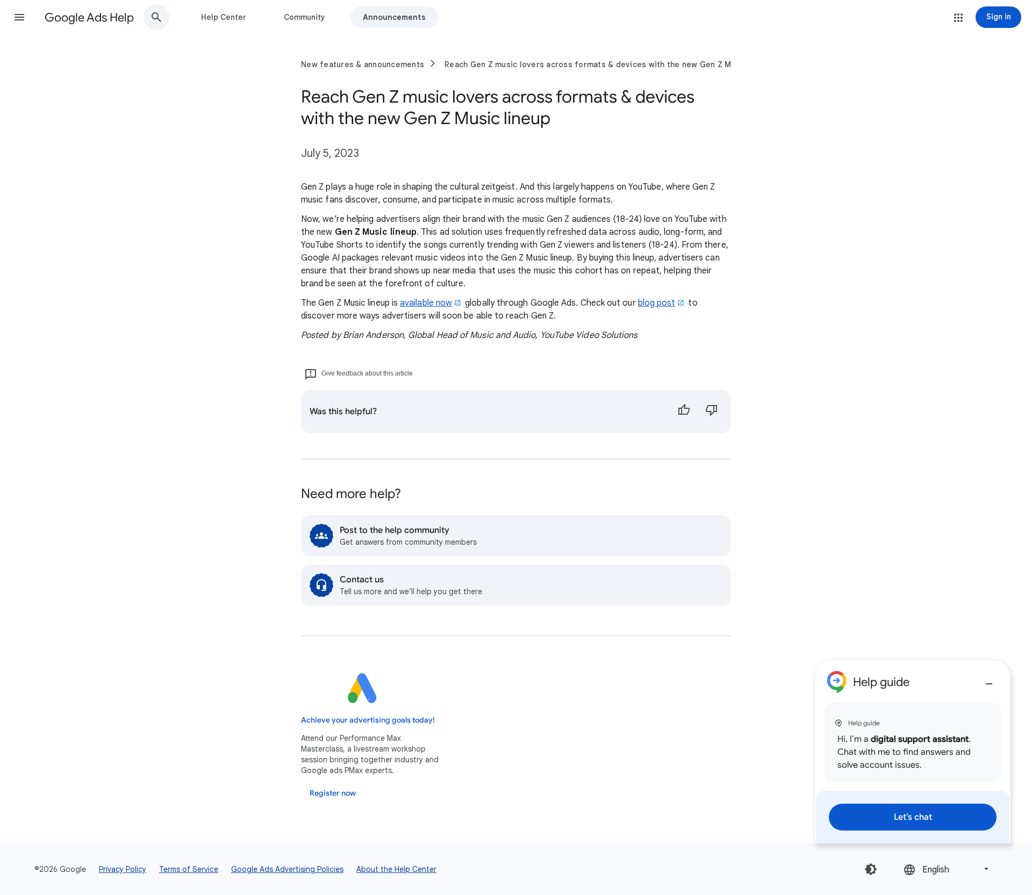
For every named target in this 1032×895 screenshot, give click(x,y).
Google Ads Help (89, 17)
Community (304, 17)
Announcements (394, 17)
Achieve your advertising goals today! (368, 720)
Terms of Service (188, 869)
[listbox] (947, 869)
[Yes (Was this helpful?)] (683, 411)
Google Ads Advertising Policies (287, 869)
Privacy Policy (122, 869)
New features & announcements (362, 64)
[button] (19, 17)
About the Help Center (396, 869)
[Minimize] (989, 679)
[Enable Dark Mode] (871, 869)
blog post (657, 303)
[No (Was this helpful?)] (711, 411)
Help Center (223, 17)
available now (426, 303)
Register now (333, 793)
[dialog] (912, 751)
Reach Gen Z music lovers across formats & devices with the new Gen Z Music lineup (608, 64)
